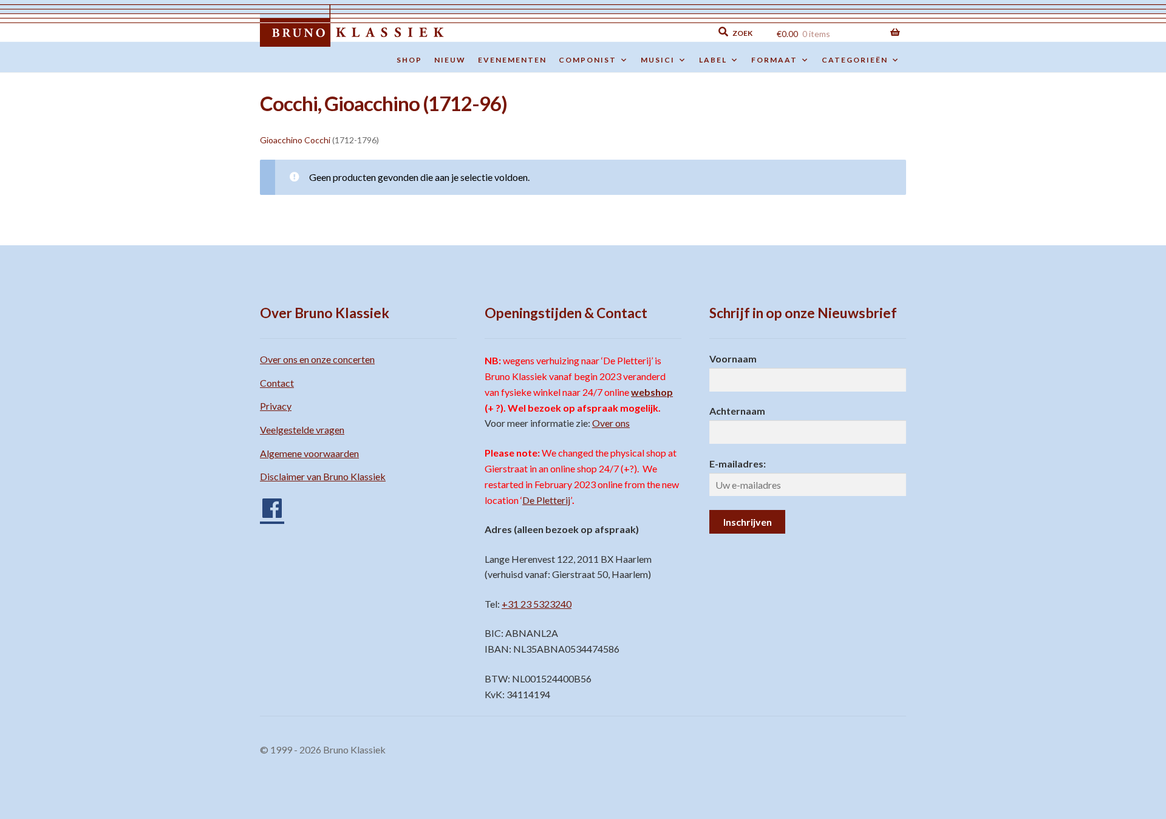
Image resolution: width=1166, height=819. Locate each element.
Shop (409, 59)
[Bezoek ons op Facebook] (266, 503)
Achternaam (737, 410)
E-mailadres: (737, 463)
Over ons (611, 423)
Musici (658, 59)
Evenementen (512, 59)
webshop (652, 392)
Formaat (774, 59)
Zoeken (650, 32)
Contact (277, 383)
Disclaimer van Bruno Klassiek (323, 476)
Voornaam (733, 358)
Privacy (276, 406)
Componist (587, 59)
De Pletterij (546, 500)
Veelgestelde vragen (302, 429)
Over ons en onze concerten (317, 359)
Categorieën (855, 59)
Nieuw (450, 59)
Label (713, 59)
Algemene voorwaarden (309, 453)
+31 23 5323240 (536, 604)
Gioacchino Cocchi (295, 140)
